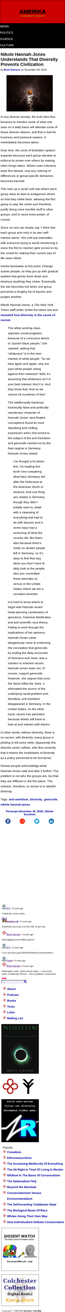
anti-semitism (18, 799)
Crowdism (14, 1152)
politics (6, 32)
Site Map (37, 1311)
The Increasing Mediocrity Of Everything (35, 1163)
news (4, 26)
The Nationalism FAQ (21, 1181)
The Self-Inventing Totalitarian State (31, 1204)
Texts (11, 1006)
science (6, 39)
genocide (50, 799)
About (11, 989)
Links (11, 1012)
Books (11, 1000)
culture (7, 45)
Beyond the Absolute (21, 1187)
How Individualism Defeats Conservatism (35, 1222)
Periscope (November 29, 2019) (24, 811)
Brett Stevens (12, 69)
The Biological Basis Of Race (27, 1210)
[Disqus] (29, 863)
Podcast (13, 994)
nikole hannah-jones (15, 804)
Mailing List (15, 1018)
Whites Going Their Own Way (27, 1216)
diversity (36, 799)
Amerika (27, 1311)
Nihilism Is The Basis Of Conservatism (33, 1175)
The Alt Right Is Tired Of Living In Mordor (35, 1169)
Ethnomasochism (19, 1157)
